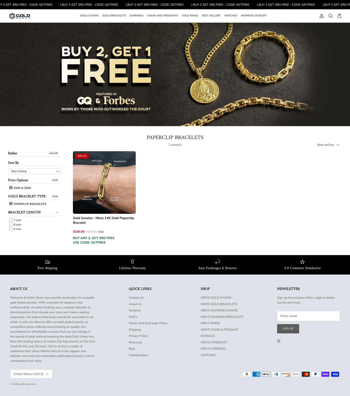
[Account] (321, 16)
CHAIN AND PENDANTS (162, 15)
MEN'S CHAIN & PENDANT (219, 330)
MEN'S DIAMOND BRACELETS (222, 317)
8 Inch (17, 225)
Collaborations (138, 355)
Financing (135, 342)
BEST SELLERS (211, 15)
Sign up (288, 328)
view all (53, 153)
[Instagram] (278, 341)
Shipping (135, 330)
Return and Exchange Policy (148, 323)
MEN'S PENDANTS (214, 342)
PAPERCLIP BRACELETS (29, 204)
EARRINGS (136, 15)
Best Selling (19, 171)
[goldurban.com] (19, 16)
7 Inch (17, 220)
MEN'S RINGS (210, 323)
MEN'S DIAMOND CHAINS (219, 310)
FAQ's (133, 317)
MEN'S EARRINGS (213, 349)
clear (55, 180)
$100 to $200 (22, 188)
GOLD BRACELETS (114, 15)
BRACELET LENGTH (24, 212)
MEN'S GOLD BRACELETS (219, 304)
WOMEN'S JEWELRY (254, 15)
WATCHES (230, 15)
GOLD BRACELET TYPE (27, 196)
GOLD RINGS (190, 15)
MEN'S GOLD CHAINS (216, 298)
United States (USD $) (28, 374)
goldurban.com (27, 384)
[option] (175, 74)
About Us (135, 304)
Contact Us (136, 298)
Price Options (18, 180)
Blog (132, 349)
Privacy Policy (138, 336)
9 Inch (17, 229)
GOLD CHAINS (89, 15)
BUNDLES (208, 336)
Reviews (134, 310)
